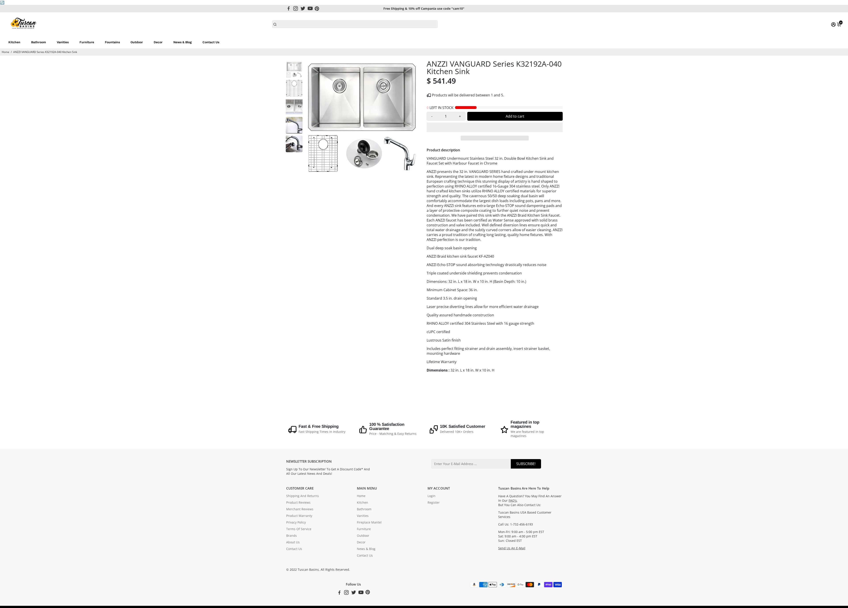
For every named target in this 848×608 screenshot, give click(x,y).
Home (5, 52)
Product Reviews (298, 503)
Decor (158, 42)
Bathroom (38, 42)
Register (434, 503)
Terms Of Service (298, 529)
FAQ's (513, 501)
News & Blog (182, 42)
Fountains (112, 42)
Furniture (87, 42)
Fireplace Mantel (369, 522)
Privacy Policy (296, 522)
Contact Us (211, 42)
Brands (291, 536)
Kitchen (14, 42)
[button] (495, 127)
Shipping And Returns (302, 496)
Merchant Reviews (299, 509)
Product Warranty (299, 516)
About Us (293, 542)
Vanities (63, 42)
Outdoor (137, 42)
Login (431, 496)
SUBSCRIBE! (526, 463)
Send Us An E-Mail (511, 548)
